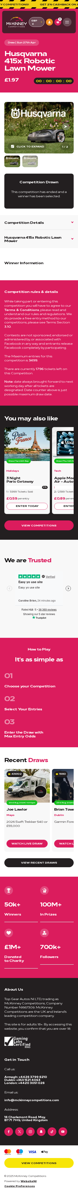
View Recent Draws (39, 862)
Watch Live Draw (27, 843)
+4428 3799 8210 (33, 1077)
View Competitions (39, 525)
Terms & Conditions (21, 310)
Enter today (27, 506)
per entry (23, 498)
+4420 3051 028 (31, 1083)
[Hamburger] (67, 22)
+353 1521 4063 (28, 1080)
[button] (65, 126)
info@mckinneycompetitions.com (31, 1100)
